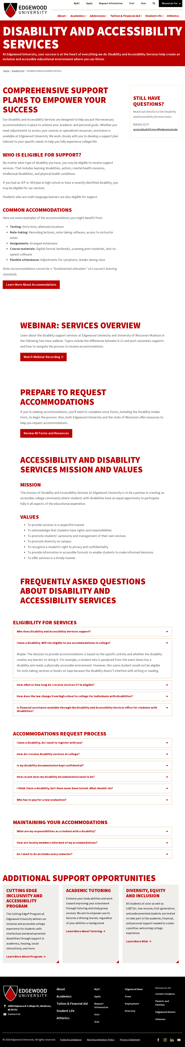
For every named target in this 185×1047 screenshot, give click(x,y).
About (61, 16)
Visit (97, 1014)
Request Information (101, 1005)
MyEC (97, 989)
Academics (77, 16)
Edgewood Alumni (165, 1012)
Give (96, 1022)
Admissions (97, 16)
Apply (97, 996)
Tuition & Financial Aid (125, 16)
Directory (130, 1011)
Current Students (165, 994)
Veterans (160, 1019)
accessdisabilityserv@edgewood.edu (155, 129)
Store (128, 996)
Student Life (153, 16)
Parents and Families (162, 1003)
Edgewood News (134, 989)
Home (6, 70)
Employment (132, 1004)
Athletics (173, 16)
